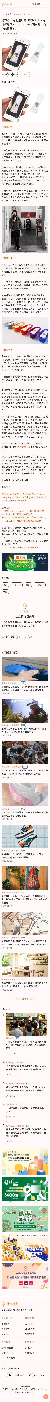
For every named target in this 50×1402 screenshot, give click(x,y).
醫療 (28, 584)
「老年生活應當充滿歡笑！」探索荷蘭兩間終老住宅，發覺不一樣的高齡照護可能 (26, 1067)
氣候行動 (15, 683)
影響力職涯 (16, 767)
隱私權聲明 (25, 1386)
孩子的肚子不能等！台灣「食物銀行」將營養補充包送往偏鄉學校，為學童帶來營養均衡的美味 (26, 1132)
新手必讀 (29, 1324)
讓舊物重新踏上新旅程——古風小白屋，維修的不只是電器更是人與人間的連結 (26, 1089)
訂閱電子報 (30, 1352)
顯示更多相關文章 (25, 998)
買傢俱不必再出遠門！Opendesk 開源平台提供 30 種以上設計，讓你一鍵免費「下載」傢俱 (25, 943)
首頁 (3, 14)
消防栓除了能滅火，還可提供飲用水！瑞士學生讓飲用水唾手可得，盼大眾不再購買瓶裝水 (25, 688)
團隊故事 (5, 1324)
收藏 (25, 74)
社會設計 (39, 584)
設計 (5, 584)
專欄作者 (5, 1328)
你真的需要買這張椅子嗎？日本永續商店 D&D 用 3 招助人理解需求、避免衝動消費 (24, 984)
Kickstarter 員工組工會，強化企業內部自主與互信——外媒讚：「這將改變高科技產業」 (25, 772)
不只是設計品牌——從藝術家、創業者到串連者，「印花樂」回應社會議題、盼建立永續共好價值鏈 (24, 899)
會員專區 (36, 4)
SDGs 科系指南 (8, 1357)
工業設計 (16, 584)
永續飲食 (20, 1125)
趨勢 (23, 725)
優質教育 (10, 1038)
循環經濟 (20, 1083)
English (5, 1333)
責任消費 (10, 1104)
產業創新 (15, 725)
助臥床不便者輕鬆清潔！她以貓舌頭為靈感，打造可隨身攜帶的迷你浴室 (25, 814)
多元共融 (27, 14)
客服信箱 (29, 1348)
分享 (3, 74)
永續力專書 (30, 1333)
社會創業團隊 (7, 1348)
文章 (10, 14)
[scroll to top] (45, 1396)
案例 (15, 33)
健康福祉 (18, 14)
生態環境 (5, 683)
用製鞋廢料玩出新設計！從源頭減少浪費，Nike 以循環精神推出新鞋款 (23, 856)
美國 (5, 591)
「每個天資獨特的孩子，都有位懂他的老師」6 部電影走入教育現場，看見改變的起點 (26, 1045)
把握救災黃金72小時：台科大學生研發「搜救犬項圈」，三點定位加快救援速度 (24, 730)
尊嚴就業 (5, 767)
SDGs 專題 (29, 1328)
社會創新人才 (7, 1352)
